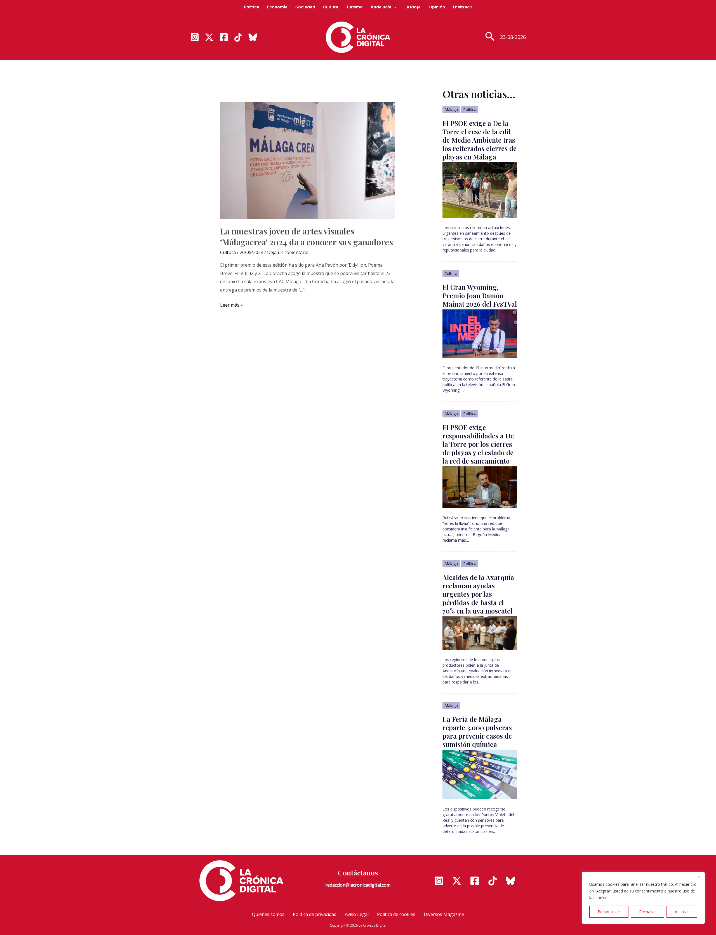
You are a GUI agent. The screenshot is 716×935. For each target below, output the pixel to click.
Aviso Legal (357, 914)
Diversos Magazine (444, 914)
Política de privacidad (314, 914)
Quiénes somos (268, 914)
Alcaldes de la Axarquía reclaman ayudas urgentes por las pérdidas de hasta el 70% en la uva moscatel (478, 594)
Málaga (451, 109)
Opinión (436, 7)
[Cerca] (699, 876)
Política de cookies (396, 914)
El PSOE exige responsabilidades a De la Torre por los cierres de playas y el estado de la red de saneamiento (478, 444)
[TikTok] (238, 37)
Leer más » (231, 305)
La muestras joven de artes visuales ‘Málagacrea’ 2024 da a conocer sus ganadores (306, 236)
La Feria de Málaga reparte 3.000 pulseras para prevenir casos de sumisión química (477, 732)
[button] (393, 7)
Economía (277, 7)
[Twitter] (209, 37)
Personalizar (609, 911)
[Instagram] (194, 37)
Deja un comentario (287, 252)
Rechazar (647, 911)
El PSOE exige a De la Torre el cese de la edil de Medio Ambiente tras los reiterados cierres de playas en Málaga (479, 140)
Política (251, 7)
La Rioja (412, 7)
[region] (643, 898)
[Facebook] (223, 37)
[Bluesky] (252, 37)
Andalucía (381, 7)
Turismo (354, 7)
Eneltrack (462, 7)
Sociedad (305, 7)
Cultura (330, 7)
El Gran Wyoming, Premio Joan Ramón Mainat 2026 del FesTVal (479, 295)
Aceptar (682, 911)
